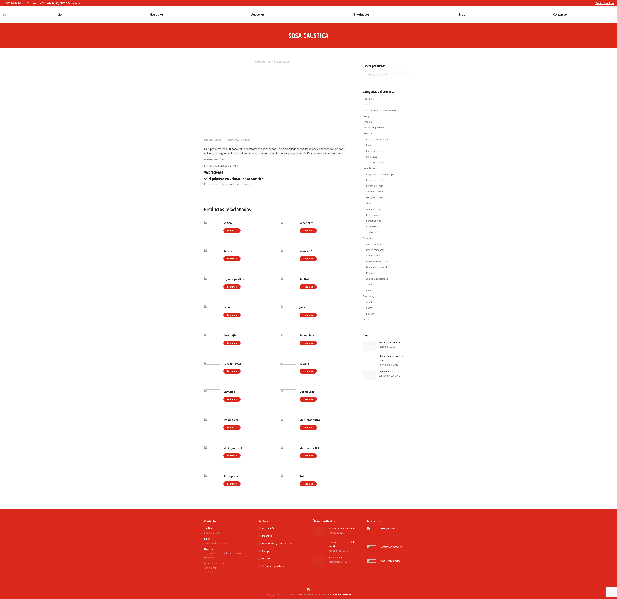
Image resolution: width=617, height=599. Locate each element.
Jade (302, 307)
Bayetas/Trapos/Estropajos (381, 174)
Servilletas (371, 156)
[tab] (212, 138)
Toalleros (371, 232)
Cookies (208, 572)
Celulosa (367, 133)
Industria (368, 104)
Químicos (284, 61)
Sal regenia (230, 476)
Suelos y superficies (377, 278)
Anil (302, 476)
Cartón (369, 307)
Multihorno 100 (309, 448)
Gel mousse (307, 391)
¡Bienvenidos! (386, 371)
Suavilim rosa (232, 363)
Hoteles (367, 121)
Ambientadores (374, 244)
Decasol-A (306, 251)
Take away (369, 296)
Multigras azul (232, 448)
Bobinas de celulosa (377, 139)
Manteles (371, 145)
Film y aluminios (374, 197)
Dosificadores (373, 214)
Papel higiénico (374, 150)
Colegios (367, 116)
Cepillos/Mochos (375, 191)
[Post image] (369, 346)
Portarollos (372, 226)
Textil (369, 284)
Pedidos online (604, 3)
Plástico (370, 313)
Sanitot (304, 279)
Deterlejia (230, 335)
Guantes (370, 203)
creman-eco (231, 420)
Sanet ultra (307, 335)
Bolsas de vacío (374, 185)
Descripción (212, 139)
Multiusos (273, 61)
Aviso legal (210, 567)
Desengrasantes (375, 249)
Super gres (306, 223)
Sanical (227, 223)
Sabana (304, 363)
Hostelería (369, 98)
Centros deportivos (374, 127)
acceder (217, 184)
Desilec (227, 251)
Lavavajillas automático (378, 261)
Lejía (226, 307)
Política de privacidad (215, 563)
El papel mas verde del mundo (391, 358)
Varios (369, 290)
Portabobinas (373, 220)
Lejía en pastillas (234, 279)
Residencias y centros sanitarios (380, 110)
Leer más (232, 230)
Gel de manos (373, 255)
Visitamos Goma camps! (392, 342)
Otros (366, 319)
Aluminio (370, 302)
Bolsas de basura (375, 180)
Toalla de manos (375, 162)
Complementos (371, 168)
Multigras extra (310, 420)
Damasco (229, 391)
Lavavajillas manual (376, 267)
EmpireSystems (342, 594)
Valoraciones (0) (239, 139)
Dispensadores (371, 208)
